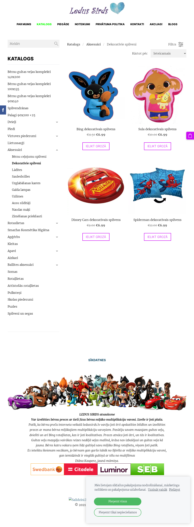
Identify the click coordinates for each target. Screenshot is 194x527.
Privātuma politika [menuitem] (110, 24)
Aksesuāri (93, 44)
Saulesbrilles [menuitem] (21, 176)
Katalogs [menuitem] (44, 24)
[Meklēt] (56, 44)
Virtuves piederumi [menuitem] (22, 136)
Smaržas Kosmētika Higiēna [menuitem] (28, 230)
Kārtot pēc (140, 53)
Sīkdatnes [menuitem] (97, 360)
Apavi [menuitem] (12, 251)
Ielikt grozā (96, 146)
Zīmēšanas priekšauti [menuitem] (27, 216)
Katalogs (73, 44)
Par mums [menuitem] (24, 24)
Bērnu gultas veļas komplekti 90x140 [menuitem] (29, 98)
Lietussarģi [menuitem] (16, 143)
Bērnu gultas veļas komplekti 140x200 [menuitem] (29, 74)
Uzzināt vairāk (157, 489)
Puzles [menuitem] (12, 306)
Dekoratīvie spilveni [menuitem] (26, 163)
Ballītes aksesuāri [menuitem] (21, 265)
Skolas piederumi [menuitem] (20, 299)
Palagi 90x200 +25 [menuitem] (21, 115)
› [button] (57, 122)
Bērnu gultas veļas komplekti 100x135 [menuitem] (29, 86)
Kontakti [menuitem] (137, 24)
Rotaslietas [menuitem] (16, 223)
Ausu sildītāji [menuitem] (21, 203)
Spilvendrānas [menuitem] (18, 108)
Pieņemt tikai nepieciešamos (118, 512)
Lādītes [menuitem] (17, 170)
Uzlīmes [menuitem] (17, 196)
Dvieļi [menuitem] (12, 122)
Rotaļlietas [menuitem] (16, 279)
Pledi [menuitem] (11, 129)
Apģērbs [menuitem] (14, 237)
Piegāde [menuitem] (63, 24)
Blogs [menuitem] (172, 24)
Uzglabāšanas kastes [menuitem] (26, 183)
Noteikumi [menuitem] (82, 24)
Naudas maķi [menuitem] (21, 209)
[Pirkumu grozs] (190, 136)
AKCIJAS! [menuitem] (156, 24)
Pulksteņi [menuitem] (14, 293)
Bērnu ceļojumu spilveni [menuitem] (29, 156)
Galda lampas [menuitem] (21, 190)
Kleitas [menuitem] (13, 244)
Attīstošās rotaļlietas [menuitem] (23, 286)
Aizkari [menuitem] (13, 258)
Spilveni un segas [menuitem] (20, 313)
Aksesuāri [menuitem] (15, 150)
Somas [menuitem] (12, 272)
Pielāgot (174, 489)
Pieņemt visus (117, 501)
